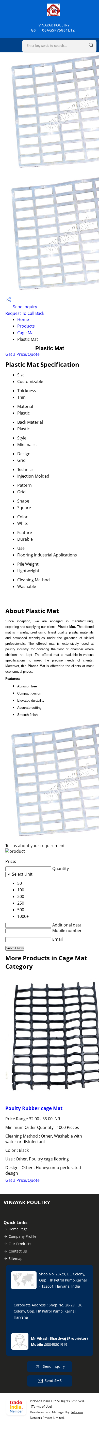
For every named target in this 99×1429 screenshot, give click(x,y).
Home (23, 319)
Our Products (20, 1243)
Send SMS (53, 1380)
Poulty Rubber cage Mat (33, 1108)
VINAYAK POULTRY (54, 28)
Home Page (18, 1229)
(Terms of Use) (41, 1406)
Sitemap (16, 1258)
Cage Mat (26, 332)
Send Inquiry (24, 307)
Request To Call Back (24, 313)
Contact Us (18, 1251)
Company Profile (22, 1236)
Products (26, 326)
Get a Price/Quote (22, 354)
